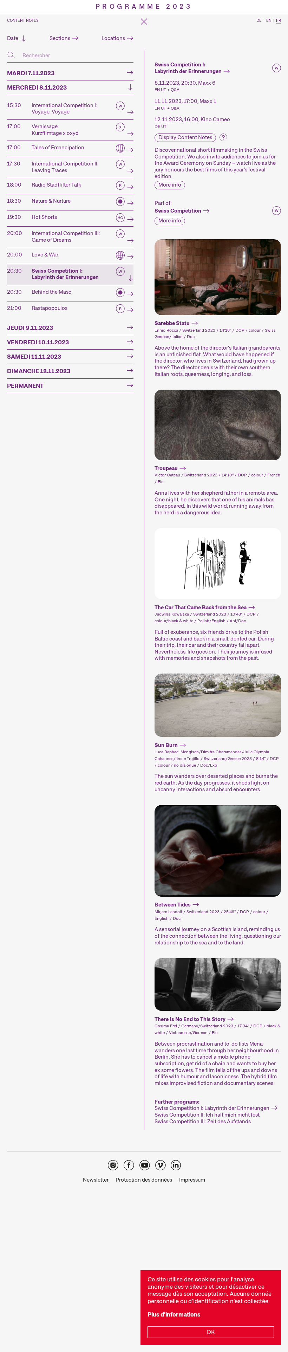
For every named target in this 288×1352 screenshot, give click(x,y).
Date (12, 38)
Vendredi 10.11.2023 (38, 342)
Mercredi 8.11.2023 (37, 87)
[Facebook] (129, 1165)
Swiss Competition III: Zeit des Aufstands (203, 1121)
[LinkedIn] (176, 1165)
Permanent (25, 386)
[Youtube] (144, 1165)
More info (169, 184)
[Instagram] (113, 1165)
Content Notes (23, 20)
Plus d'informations (174, 1314)
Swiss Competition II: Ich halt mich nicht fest (207, 1115)
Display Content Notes (185, 137)
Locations (113, 38)
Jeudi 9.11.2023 (30, 328)
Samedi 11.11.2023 (34, 356)
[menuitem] (96, 1180)
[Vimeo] (160, 1165)
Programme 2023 (144, 7)
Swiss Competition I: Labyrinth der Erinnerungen (212, 1108)
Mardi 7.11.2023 (30, 73)
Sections (60, 38)
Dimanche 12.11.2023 (38, 371)
